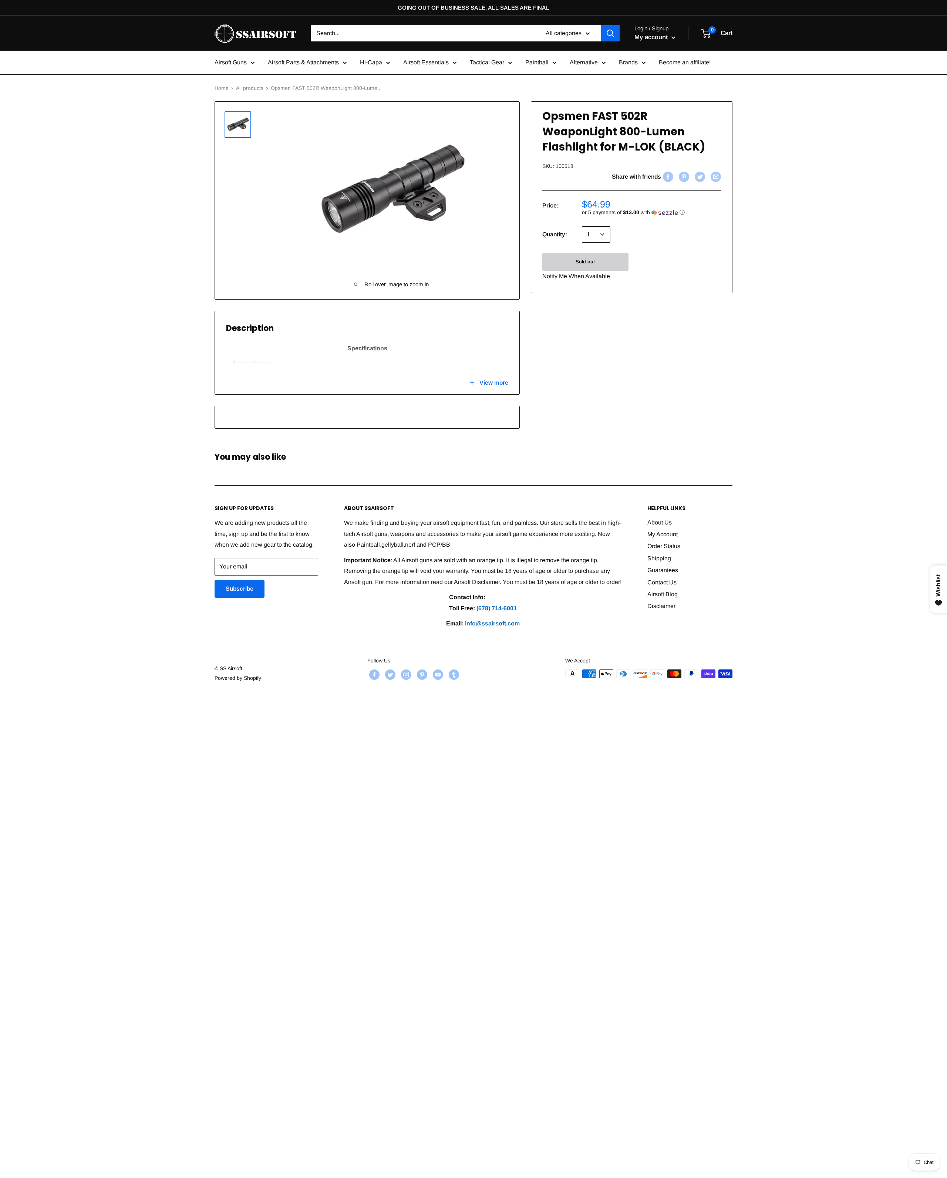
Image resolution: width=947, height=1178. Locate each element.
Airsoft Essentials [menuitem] (426, 62)
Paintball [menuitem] (537, 62)
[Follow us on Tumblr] (453, 674)
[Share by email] (715, 176)
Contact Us (662, 582)
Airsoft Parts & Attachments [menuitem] (303, 62)
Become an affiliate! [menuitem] (685, 62)
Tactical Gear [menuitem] (487, 62)
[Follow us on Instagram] (405, 674)
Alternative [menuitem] (584, 62)
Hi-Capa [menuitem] (371, 62)
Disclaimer (661, 606)
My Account (662, 534)
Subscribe (239, 588)
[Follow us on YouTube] (437, 674)
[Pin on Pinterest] (683, 176)
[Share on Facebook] (667, 176)
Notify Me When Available (576, 276)
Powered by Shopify (238, 678)
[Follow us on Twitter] (389, 674)
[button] (651, 212)
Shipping (659, 558)
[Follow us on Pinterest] (421, 674)
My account (652, 37)
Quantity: (554, 234)
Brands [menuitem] (628, 62)
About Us (659, 522)
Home (222, 88)
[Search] (610, 33)
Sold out (585, 261)
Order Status (663, 546)
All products (249, 88)
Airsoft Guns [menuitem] (231, 62)
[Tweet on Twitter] (699, 176)
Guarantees (662, 570)
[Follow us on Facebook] (373, 674)
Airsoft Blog (662, 594)
